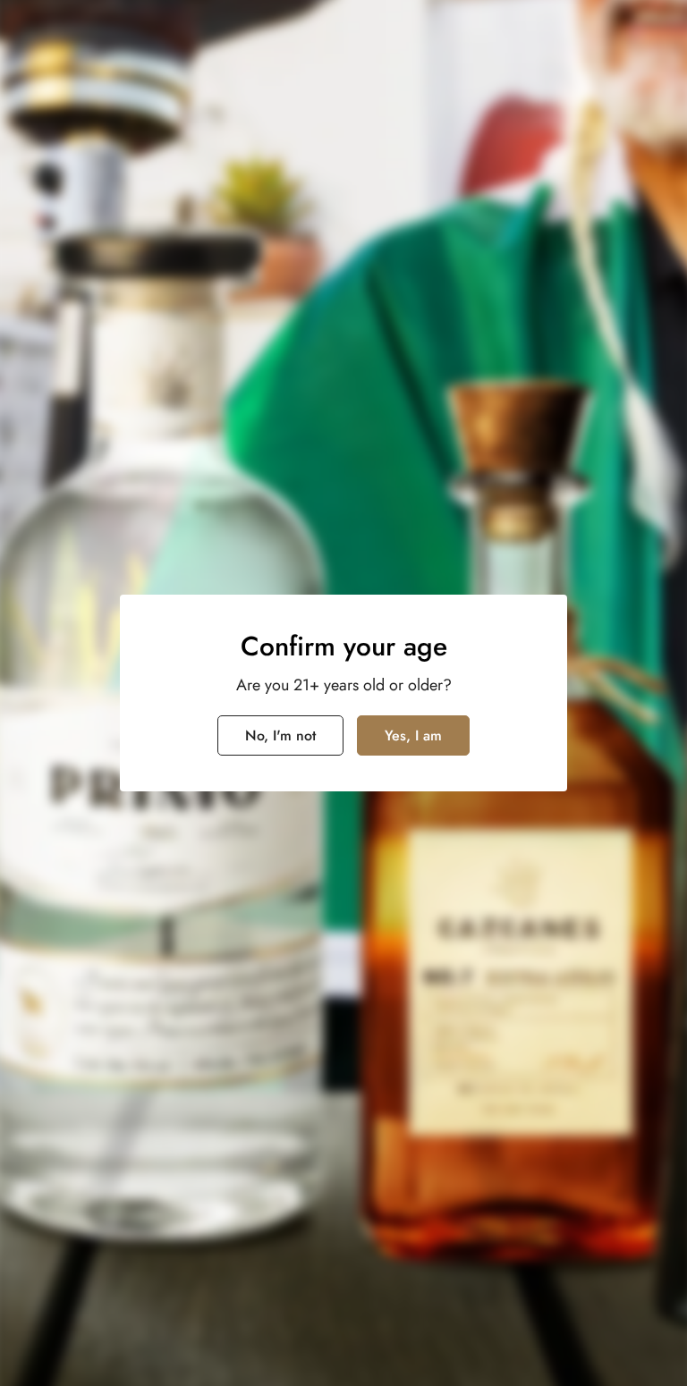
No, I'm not (280, 735)
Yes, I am (413, 735)
